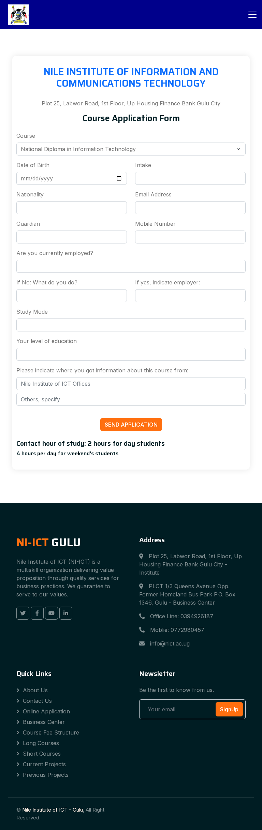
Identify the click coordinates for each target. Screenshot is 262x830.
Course (25, 135)
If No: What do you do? (46, 282)
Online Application (46, 711)
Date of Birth (32, 165)
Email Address (153, 194)
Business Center (44, 721)
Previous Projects (46, 774)
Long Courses (41, 743)
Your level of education (46, 341)
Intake (143, 165)
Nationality (30, 194)
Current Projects (44, 764)
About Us (35, 690)
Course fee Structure (51, 732)
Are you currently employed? (54, 253)
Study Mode (32, 311)
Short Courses (42, 753)
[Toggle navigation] (252, 14)
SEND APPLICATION (131, 424)
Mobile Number (155, 223)
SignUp (229, 709)
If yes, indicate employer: (167, 282)
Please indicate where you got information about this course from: (102, 370)
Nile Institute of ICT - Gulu (52, 809)
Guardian (28, 223)
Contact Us (37, 700)
